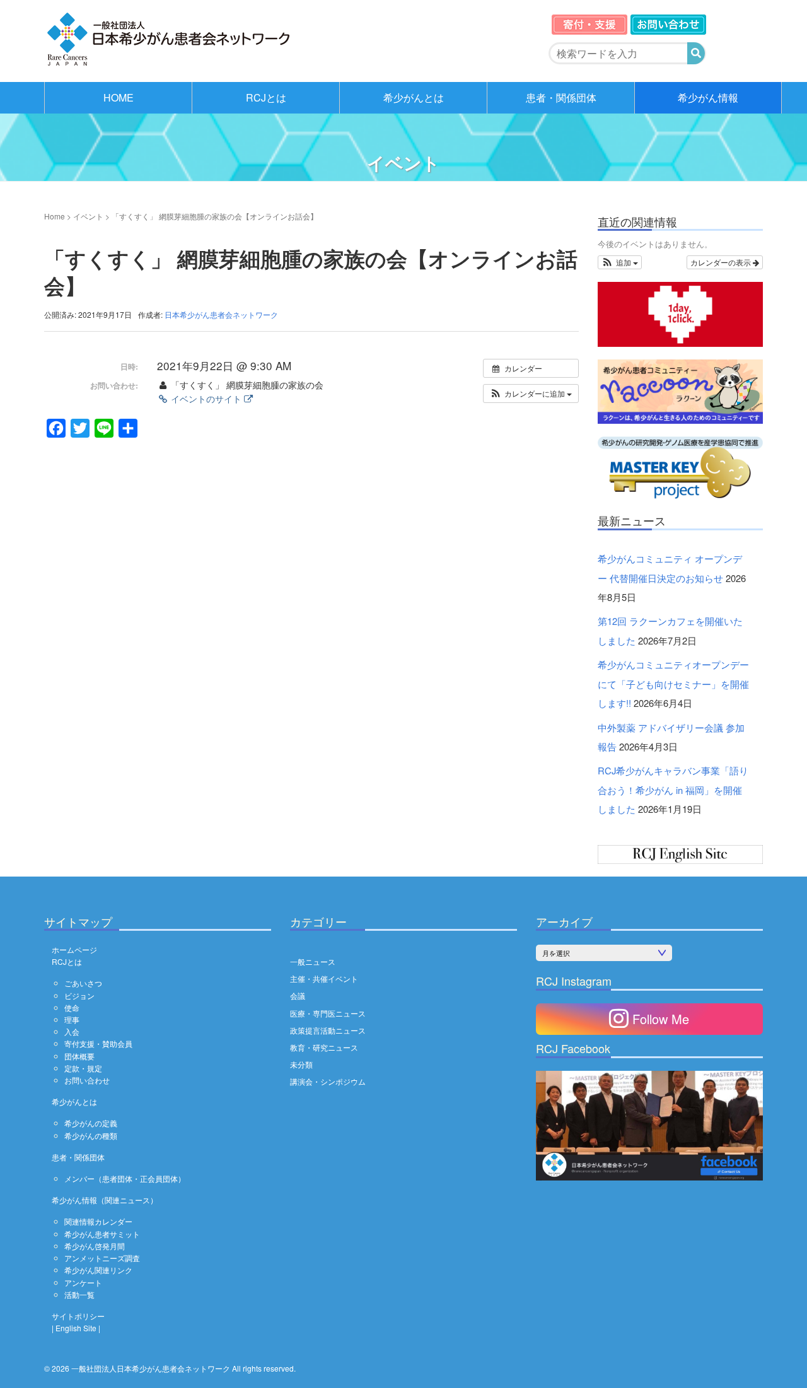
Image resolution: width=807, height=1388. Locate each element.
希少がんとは (413, 97)
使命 (71, 1007)
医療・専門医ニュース (328, 1013)
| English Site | (76, 1327)
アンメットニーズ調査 (102, 1257)
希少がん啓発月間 (94, 1245)
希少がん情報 (708, 97)
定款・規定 (83, 1068)
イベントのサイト (206, 398)
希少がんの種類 (90, 1135)
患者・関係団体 (561, 97)
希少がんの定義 (90, 1122)
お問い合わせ (87, 1080)
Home (54, 216)
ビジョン (79, 995)
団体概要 (79, 1056)
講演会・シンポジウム (328, 1081)
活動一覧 (79, 1294)
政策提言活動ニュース (328, 1030)
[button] (531, 393)
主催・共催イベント (324, 978)
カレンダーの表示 (721, 262)
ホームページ (74, 949)
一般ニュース (312, 961)
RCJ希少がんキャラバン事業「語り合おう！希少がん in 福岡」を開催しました (673, 789)
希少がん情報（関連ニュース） (105, 1199)
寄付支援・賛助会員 (98, 1043)
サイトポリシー (78, 1315)
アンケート (83, 1282)
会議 (297, 995)
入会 (71, 1031)
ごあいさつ (83, 982)
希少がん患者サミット (102, 1233)
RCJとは (266, 97)
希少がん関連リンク (98, 1269)
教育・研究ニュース (324, 1047)
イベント (88, 216)
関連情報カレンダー (98, 1221)
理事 (71, 1019)
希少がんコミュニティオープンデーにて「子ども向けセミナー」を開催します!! (673, 683)
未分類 (301, 1064)
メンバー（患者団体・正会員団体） (124, 1178)
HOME (118, 97)
